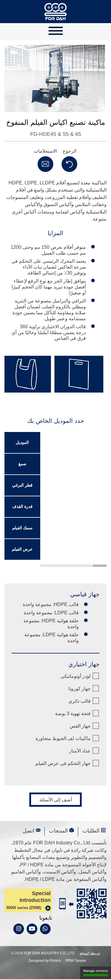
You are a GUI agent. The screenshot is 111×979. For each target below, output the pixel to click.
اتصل (28, 831)
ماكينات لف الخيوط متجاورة (63, 738)
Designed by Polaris (44, 961)
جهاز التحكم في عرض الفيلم (63, 763)
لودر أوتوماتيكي (76, 676)
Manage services (95, 970)
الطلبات (90, 831)
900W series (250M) (23, 907)
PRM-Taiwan (75, 961)
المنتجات (58, 831)
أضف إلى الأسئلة (55, 799)
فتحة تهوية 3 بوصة (73, 713)
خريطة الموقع (90, 953)
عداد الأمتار (80, 750)
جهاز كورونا (79, 688)
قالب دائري (79, 701)
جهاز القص (80, 725)
